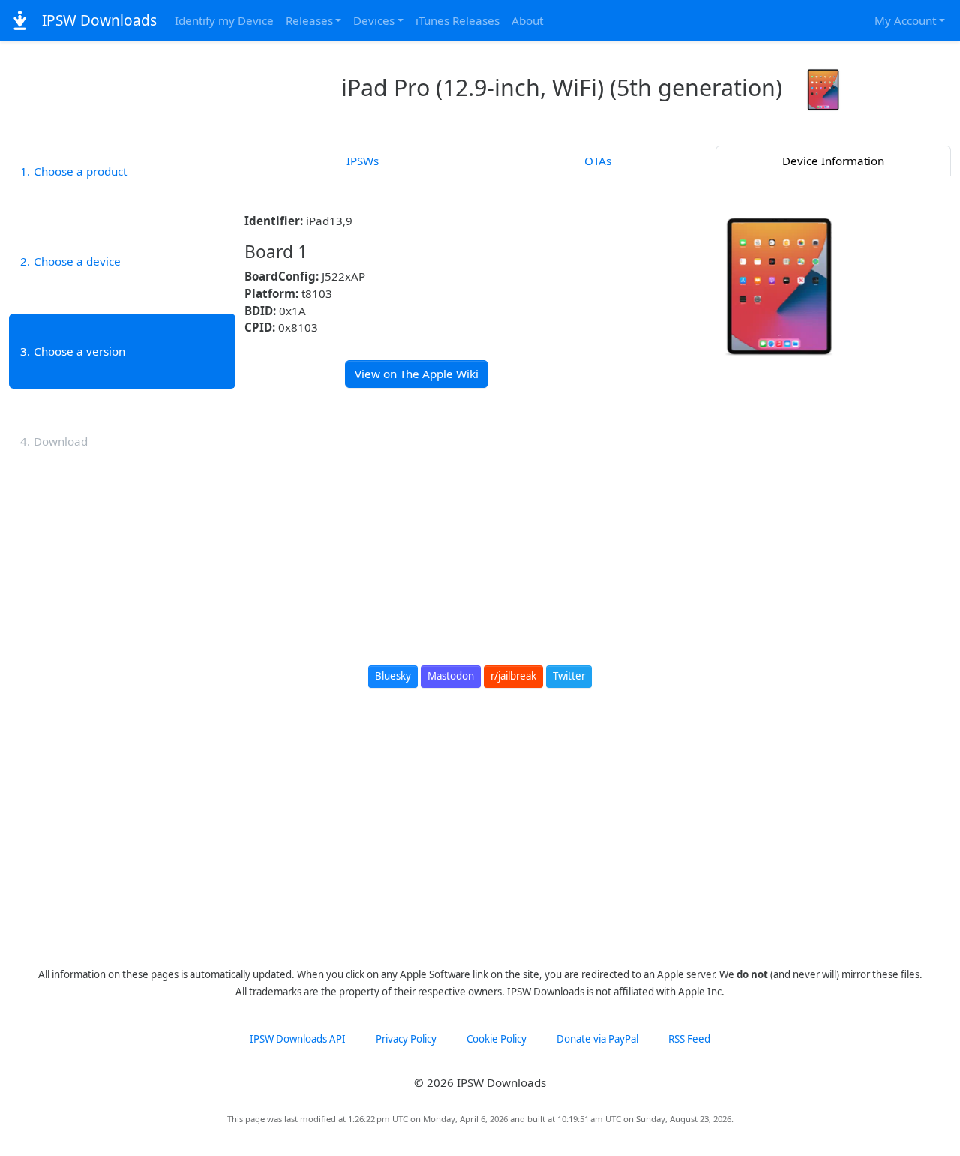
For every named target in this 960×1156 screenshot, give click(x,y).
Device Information (833, 160)
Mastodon (451, 676)
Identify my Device (224, 20)
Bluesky (393, 676)
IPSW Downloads (97, 20)
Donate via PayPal (597, 1039)
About (527, 20)
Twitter (569, 676)
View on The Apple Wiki (416, 373)
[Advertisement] (597, 512)
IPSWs (362, 160)
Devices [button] (373, 20)
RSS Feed (689, 1039)
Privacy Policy (406, 1039)
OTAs (597, 160)
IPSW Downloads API (298, 1039)
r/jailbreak (513, 676)
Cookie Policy (496, 1039)
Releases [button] (309, 20)
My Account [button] (905, 20)
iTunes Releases (458, 20)
